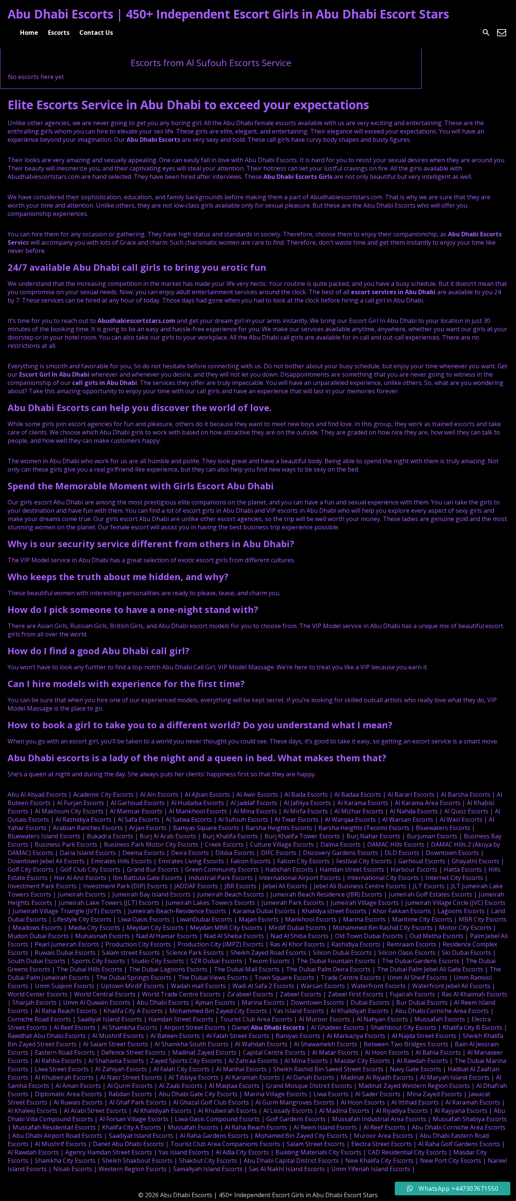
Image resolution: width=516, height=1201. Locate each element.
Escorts (59, 32)
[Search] (486, 32)
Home (29, 32)
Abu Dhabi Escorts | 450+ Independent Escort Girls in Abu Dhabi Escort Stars (228, 14)
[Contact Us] (501, 32)
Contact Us (96, 32)
